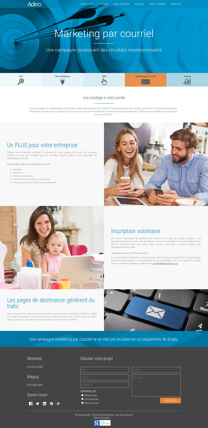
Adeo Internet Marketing (102, 415)
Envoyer (170, 400)
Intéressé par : (88, 391)
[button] (101, 395)
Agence (103, 4)
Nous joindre (157, 4)
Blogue (139, 4)
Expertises (87, 4)
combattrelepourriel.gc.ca (165, 263)
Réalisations (122, 4)
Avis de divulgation (102, 417)
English (176, 4)
